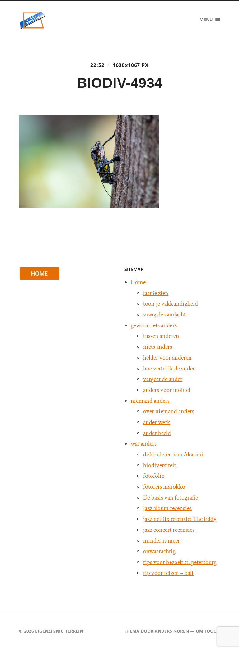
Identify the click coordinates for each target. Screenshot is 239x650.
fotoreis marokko (164, 487)
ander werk (156, 422)
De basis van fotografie (170, 498)
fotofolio (154, 476)
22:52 (97, 65)
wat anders (144, 444)
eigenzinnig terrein (59, 631)
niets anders (157, 347)
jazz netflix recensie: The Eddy (179, 519)
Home (138, 282)
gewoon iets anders (154, 325)
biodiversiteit (159, 465)
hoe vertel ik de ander (169, 369)
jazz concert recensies (168, 530)
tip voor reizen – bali (168, 573)
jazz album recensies (167, 508)
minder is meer (161, 541)
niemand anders (150, 401)
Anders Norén (172, 631)
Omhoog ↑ (208, 631)
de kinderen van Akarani (173, 455)
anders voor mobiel (166, 390)
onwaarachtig (159, 551)
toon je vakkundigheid (170, 304)
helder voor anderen (167, 358)
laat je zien (155, 293)
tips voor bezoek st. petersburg (180, 562)
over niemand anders (168, 411)
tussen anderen (161, 336)
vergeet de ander (162, 379)
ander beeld (157, 433)
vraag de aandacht (164, 315)
